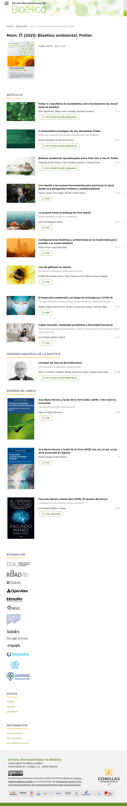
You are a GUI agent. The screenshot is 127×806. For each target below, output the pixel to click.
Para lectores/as (15, 733)
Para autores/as (14, 738)
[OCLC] (14, 609)
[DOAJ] (18, 565)
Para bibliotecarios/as (18, 743)
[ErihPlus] (14, 601)
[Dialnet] (14, 583)
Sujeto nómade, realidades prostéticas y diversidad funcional (79, 328)
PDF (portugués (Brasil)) (60, 117)
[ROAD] (18, 576)
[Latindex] (14, 632)
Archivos (21, 26)
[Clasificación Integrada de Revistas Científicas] (13, 624)
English (11, 701)
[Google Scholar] (17, 639)
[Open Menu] (6, 3)
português (12, 711)
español (11, 706)
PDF (47, 198)
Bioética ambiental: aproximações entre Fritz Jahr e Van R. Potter (78, 158)
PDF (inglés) (52, 514)
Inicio (10, 26)
